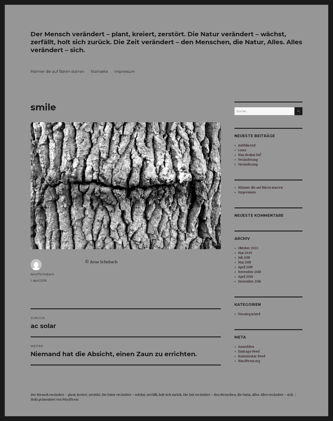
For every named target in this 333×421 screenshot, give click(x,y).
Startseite (99, 71)
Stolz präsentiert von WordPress (55, 400)
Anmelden (246, 347)
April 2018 (245, 277)
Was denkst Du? (249, 155)
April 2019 (245, 267)
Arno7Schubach (42, 274)
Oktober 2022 (248, 248)
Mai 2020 (245, 253)
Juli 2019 (244, 258)
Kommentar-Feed (251, 356)
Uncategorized (249, 314)
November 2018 (249, 272)
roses (242, 150)
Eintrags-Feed (249, 351)
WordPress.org (249, 361)
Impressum (124, 71)
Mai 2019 (244, 262)
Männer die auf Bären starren (57, 71)
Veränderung (248, 160)
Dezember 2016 (249, 281)
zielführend (247, 145)
